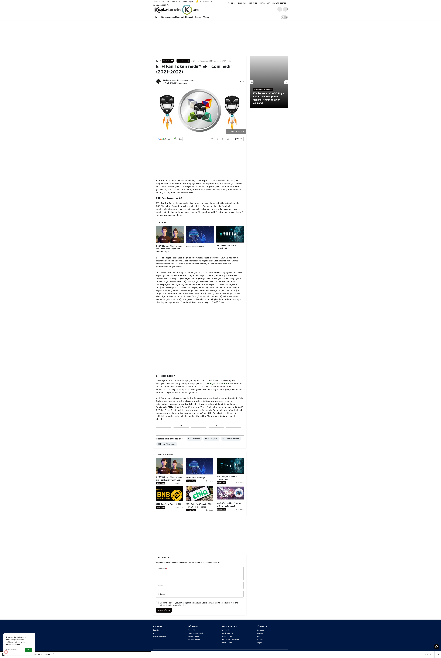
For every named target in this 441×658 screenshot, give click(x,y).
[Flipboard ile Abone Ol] (177, 139)
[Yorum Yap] (217, 139)
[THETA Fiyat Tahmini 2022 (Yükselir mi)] (230, 239)
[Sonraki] (286, 82)
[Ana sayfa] (155, 17)
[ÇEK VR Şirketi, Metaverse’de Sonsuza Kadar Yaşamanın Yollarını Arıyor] (170, 239)
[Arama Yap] (279, 9)
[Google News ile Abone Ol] (164, 139)
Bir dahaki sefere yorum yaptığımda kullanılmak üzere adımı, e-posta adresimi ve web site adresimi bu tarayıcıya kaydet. (199, 604)
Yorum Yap (427, 654)
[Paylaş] (436, 654)
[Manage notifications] (6, 652)
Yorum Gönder (164, 610)
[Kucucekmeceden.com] (176, 10)
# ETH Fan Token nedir (230, 439)
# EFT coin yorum (211, 439)
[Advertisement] (220, 38)
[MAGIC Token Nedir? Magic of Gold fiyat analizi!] (230, 498)
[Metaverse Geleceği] (200, 239)
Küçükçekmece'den (171, 80)
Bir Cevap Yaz (164, 557)
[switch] (284, 17)
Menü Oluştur (188, 2)
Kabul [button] (28, 650)
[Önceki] (251, 82)
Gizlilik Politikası (11, 650)
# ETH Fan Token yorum (166, 444)
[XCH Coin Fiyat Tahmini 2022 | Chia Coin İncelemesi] (199, 498)
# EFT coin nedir (194, 439)
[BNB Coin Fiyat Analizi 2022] (169, 498)
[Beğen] (212, 139)
